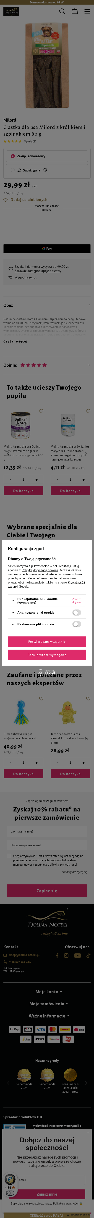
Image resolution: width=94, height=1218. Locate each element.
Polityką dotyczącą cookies (40, 570)
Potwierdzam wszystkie (47, 642)
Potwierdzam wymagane (47, 655)
